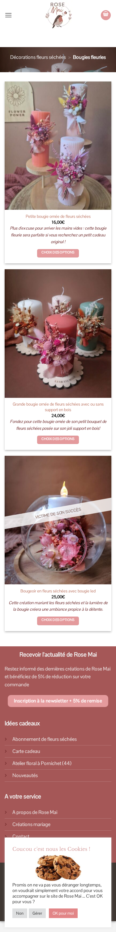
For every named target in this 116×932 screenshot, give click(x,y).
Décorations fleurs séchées (38, 57)
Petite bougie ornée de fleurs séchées (58, 216)
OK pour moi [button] (63, 913)
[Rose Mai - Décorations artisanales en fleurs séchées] (58, 15)
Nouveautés (25, 775)
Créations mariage (31, 824)
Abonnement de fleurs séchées (44, 739)
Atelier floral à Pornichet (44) (41, 763)
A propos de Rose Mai (34, 812)
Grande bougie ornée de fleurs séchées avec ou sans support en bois (58, 407)
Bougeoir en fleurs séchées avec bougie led (58, 591)
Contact (20, 836)
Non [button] (20, 913)
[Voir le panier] (106, 15)
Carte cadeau (26, 751)
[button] (8, 15)
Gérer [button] (37, 913)
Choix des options (58, 252)
